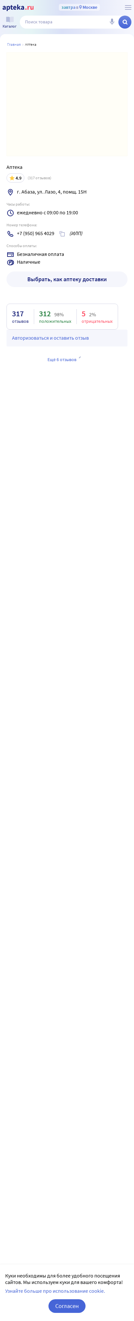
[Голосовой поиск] (112, 22)
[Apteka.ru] (18, 8)
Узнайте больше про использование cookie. (55, 1291)
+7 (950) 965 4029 (35, 233)
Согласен (67, 1306)
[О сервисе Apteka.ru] (128, 7)
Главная (14, 44)
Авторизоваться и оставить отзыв (50, 337)
